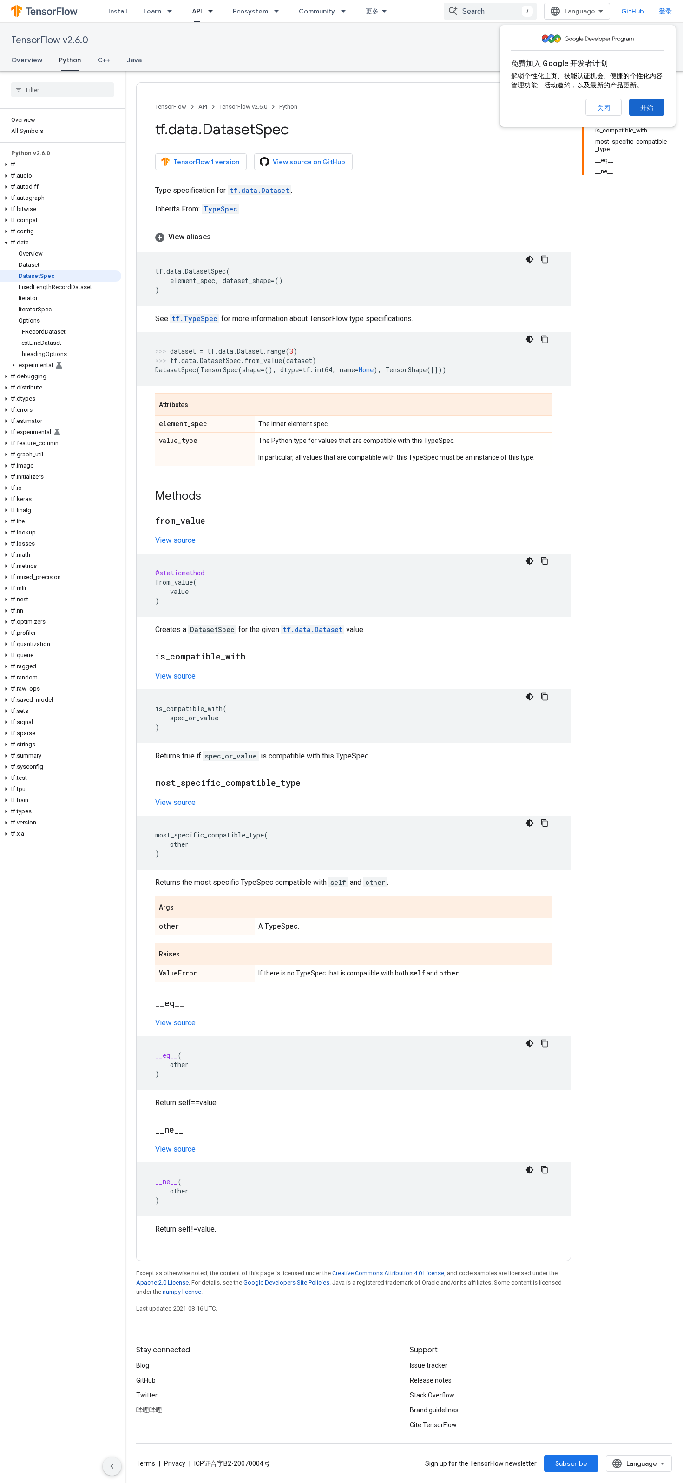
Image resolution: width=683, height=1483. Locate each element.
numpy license (182, 1291)
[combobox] (490, 11)
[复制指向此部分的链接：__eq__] (193, 1003)
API (197, 11)
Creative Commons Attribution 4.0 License (388, 1273)
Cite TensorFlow (433, 1425)
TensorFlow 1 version (206, 162)
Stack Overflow (432, 1395)
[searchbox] (62, 89)
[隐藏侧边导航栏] (112, 1466)
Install (117, 11)
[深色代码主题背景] (529, 259)
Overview (26, 60)
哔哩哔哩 (149, 1410)
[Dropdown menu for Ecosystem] (279, 11)
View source (175, 540)
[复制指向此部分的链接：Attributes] (197, 405)
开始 (646, 107)
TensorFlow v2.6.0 (49, 40)
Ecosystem (250, 11)
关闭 (603, 108)
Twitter (147, 1395)
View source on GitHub (309, 162)
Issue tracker (428, 1365)
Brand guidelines (434, 1410)
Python (70, 60)
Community (317, 11)
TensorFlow (170, 106)
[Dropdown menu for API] (213, 11)
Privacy (174, 1463)
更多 (372, 11)
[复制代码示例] (544, 259)
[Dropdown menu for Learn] (172, 11)
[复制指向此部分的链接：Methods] (210, 496)
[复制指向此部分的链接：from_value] (214, 521)
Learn (152, 11)
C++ (104, 60)
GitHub (632, 11)
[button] (60, 164)
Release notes (431, 1380)
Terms (145, 1463)
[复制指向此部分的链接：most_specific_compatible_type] (310, 783)
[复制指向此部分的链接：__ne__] (193, 1130)
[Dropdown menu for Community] (346, 11)
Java (134, 60)
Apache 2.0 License (162, 1282)
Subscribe (571, 1463)
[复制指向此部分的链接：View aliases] (220, 237)
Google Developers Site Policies (286, 1282)
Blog (142, 1365)
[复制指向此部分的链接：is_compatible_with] (254, 657)
